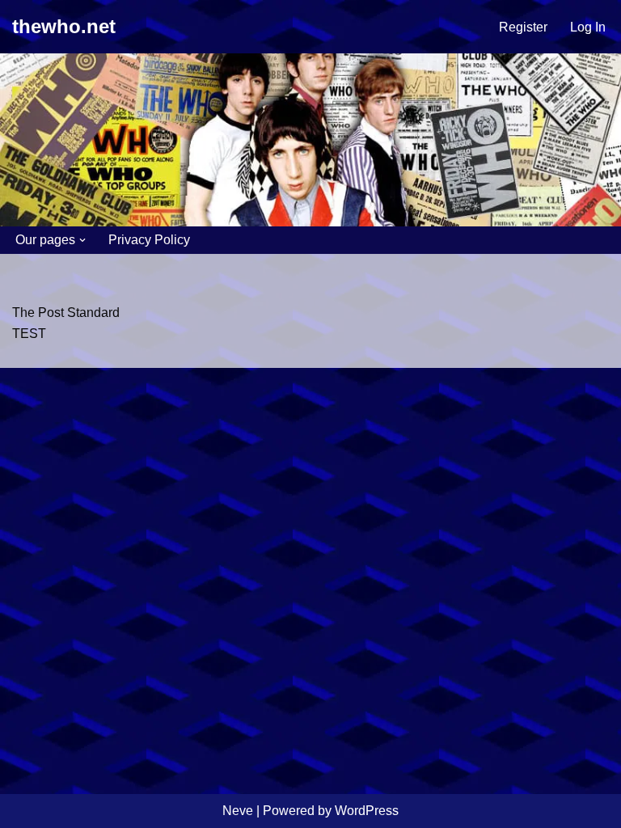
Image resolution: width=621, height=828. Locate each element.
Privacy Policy (149, 240)
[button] (82, 240)
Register (523, 27)
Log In (588, 27)
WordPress (367, 810)
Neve (237, 810)
